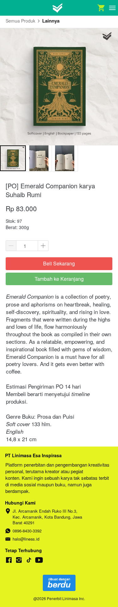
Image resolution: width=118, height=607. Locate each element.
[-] (9, 560)
